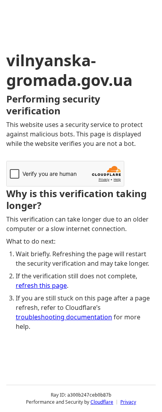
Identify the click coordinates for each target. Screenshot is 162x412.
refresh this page (41, 285)
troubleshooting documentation (64, 317)
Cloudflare (101, 402)
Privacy (128, 402)
